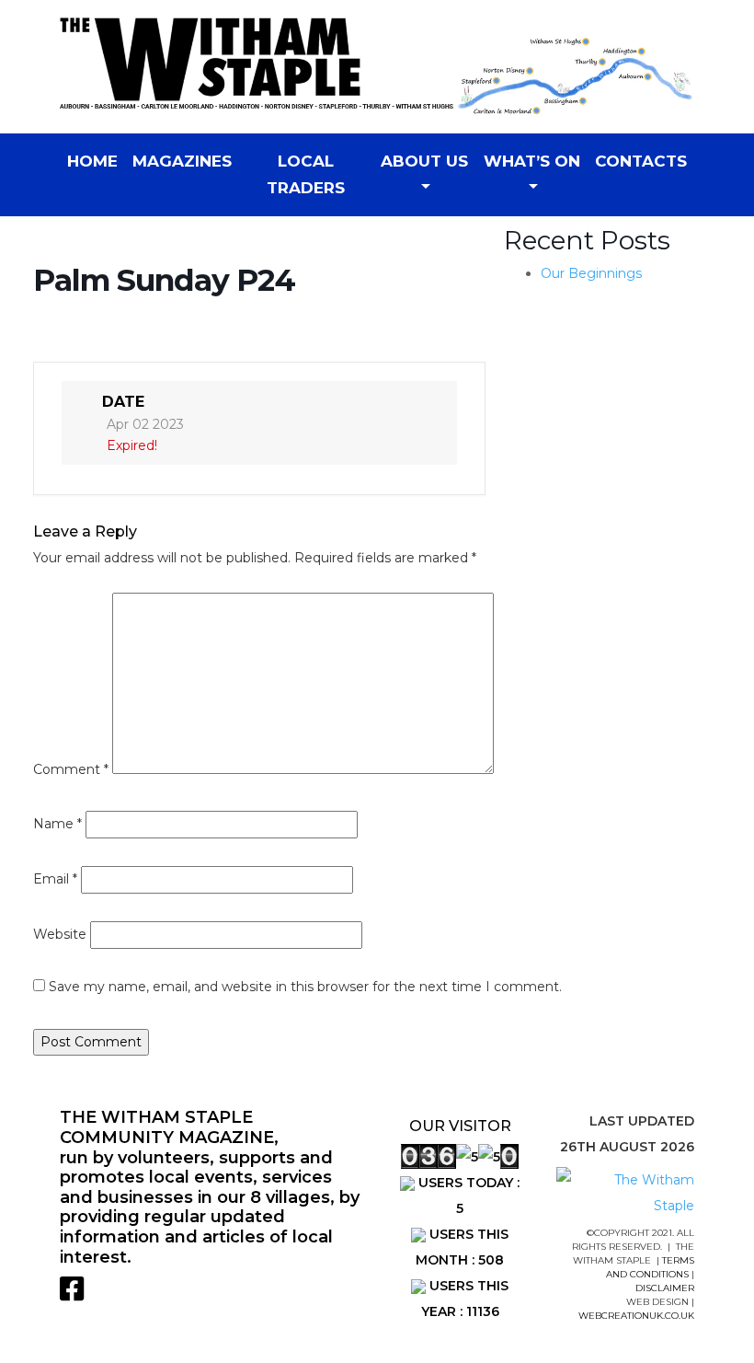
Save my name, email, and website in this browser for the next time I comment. (305, 986)
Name (57, 823)
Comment (71, 769)
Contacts (641, 161)
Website (59, 934)
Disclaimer (664, 1288)
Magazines (182, 161)
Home (92, 161)
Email (55, 879)
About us (424, 161)
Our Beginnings (591, 273)
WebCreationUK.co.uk (636, 1316)
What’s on (532, 161)
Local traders (306, 174)
